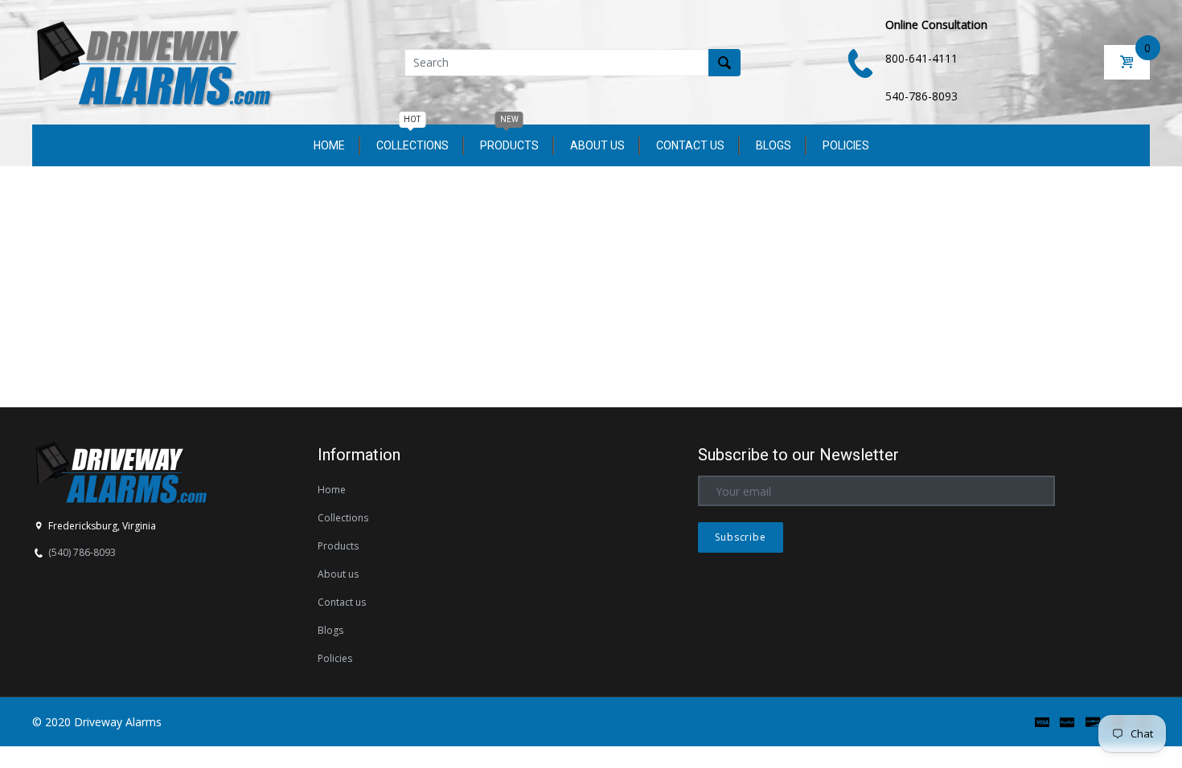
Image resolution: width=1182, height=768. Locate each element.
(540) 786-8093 (82, 552)
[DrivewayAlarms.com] (152, 60)
